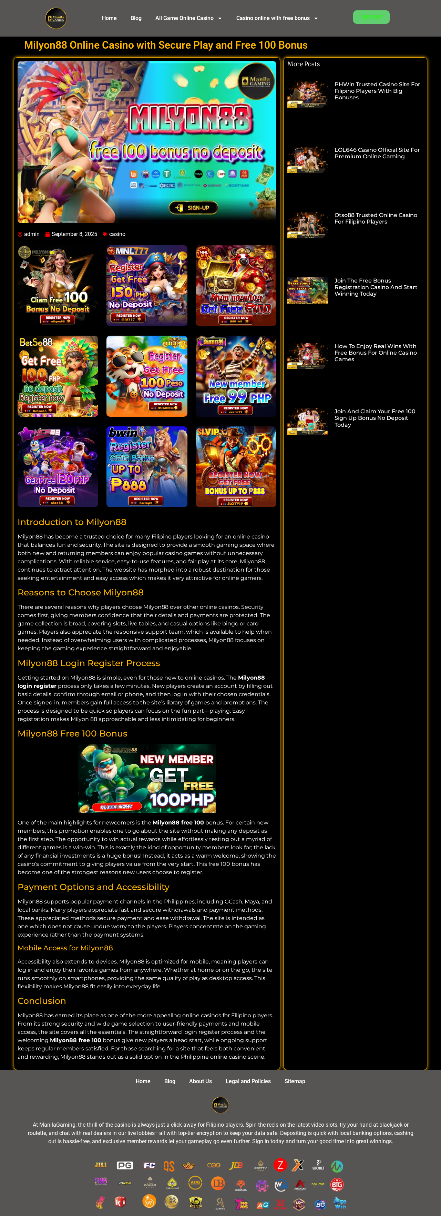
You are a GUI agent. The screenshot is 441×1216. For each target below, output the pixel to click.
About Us (200, 1081)
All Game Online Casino (184, 18)
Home (109, 18)
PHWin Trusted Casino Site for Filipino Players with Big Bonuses (377, 91)
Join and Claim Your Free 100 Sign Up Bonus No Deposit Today (375, 418)
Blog (136, 18)
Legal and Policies (248, 1081)
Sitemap (295, 1081)
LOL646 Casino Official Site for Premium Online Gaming (377, 153)
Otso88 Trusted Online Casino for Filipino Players (376, 218)
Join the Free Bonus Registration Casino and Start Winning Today (376, 287)
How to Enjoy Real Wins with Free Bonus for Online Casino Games (376, 353)
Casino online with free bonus (273, 18)
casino (117, 234)
